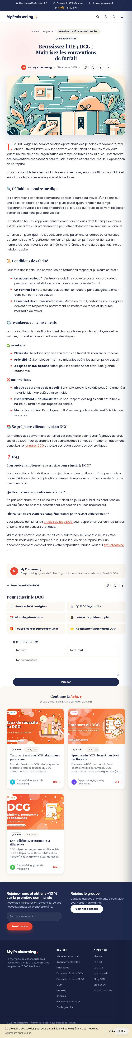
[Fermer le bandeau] (128, 5)
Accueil (35, 31)
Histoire (98, 956)
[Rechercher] (97, 16)
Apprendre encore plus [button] (18, 1033)
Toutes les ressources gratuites (34, 629)
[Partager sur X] (93, 67)
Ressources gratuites (69, 1001)
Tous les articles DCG (24, 585)
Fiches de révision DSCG (70, 979)
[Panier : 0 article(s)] (113, 16)
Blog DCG (48, 31)
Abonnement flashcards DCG (93, 629)
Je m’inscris (19, 926)
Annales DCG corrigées (28, 606)
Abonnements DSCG (68, 962)
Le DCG (98, 962)
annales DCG (34, 446)
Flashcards (63, 967)
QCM (59, 984)
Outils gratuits (65, 1007)
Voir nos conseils (86, 909)
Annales (61, 996)
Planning (61, 990)
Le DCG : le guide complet (90, 617)
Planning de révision (26, 617)
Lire (55, 781)
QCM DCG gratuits (85, 606)
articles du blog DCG (58, 522)
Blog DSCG (100, 984)
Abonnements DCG (68, 956)
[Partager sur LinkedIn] (108, 67)
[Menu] (121, 16)
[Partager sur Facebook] (100, 67)
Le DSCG (98, 967)
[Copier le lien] (86, 67)
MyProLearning (114, 545)
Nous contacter (103, 990)
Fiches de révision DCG (70, 973)
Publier (66, 682)
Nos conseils (101, 973)
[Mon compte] (105, 16)
